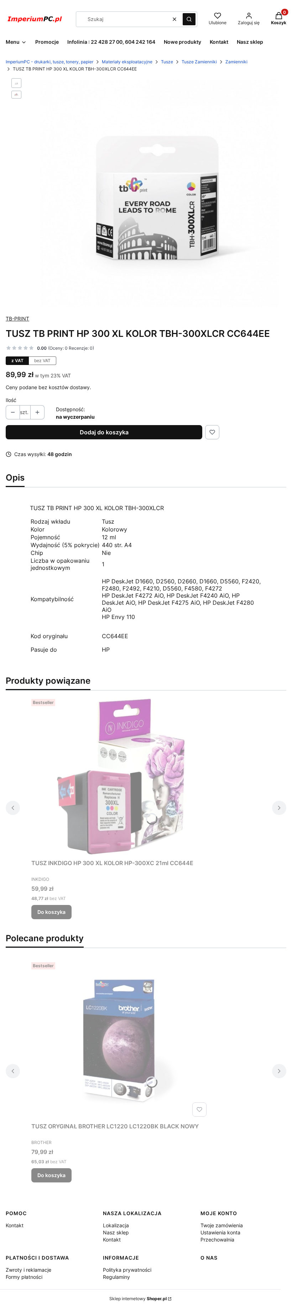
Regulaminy (116, 1277)
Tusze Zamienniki (199, 61)
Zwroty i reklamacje (28, 1270)
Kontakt (15, 1225)
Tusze (167, 61)
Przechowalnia (217, 1239)
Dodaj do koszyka (104, 432)
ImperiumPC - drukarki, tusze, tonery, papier (49, 61)
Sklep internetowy (138, 1298)
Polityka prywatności (127, 1270)
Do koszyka (51, 912)
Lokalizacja (116, 1225)
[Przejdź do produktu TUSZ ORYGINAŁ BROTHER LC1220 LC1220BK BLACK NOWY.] (120, 1039)
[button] (189, 19)
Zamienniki (236, 61)
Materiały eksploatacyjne (127, 61)
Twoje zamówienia (221, 1225)
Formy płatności (24, 1277)
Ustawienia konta (220, 1232)
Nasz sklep (116, 1232)
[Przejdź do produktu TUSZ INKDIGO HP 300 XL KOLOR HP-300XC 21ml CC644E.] (120, 776)
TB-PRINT (17, 319)
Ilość (11, 400)
